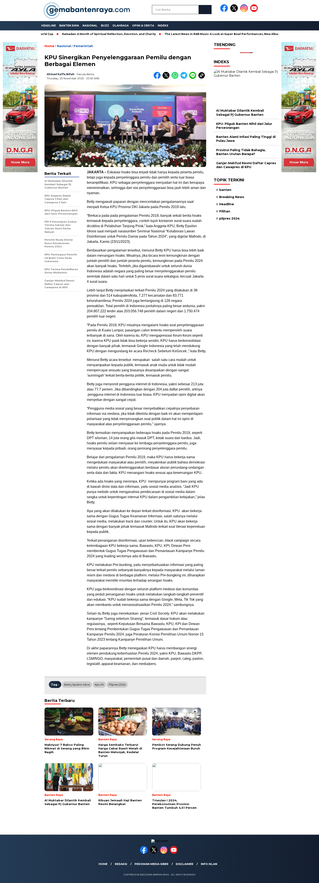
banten (225, 190)
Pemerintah (83, 46)
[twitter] (234, 11)
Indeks (163, 25)
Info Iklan (209, 864)
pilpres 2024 (117, 684)
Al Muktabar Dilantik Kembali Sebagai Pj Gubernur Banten (240, 112)
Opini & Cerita (143, 25)
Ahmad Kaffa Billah (60, 74)
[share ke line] (193, 77)
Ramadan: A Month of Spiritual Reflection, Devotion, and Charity (86, 34)
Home (103, 864)
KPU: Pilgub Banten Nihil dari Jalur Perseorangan (244, 126)
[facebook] (224, 11)
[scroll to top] (306, 876)
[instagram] (244, 11)
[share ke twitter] (167, 77)
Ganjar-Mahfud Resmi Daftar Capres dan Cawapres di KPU (246, 165)
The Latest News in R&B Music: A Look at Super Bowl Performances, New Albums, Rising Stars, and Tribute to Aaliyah (226, 34)
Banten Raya (69, 25)
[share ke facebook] (158, 77)
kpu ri (99, 684)
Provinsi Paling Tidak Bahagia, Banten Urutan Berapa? (241, 152)
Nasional (89, 25)
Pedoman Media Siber (151, 864)
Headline (48, 25)
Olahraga (120, 25)
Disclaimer (184, 864)
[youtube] (254, 11)
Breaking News (231, 197)
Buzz (105, 25)
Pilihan (224, 211)
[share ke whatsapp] (175, 77)
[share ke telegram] (184, 77)
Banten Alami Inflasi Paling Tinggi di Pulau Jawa (246, 139)
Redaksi (121, 864)
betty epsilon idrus (77, 684)
